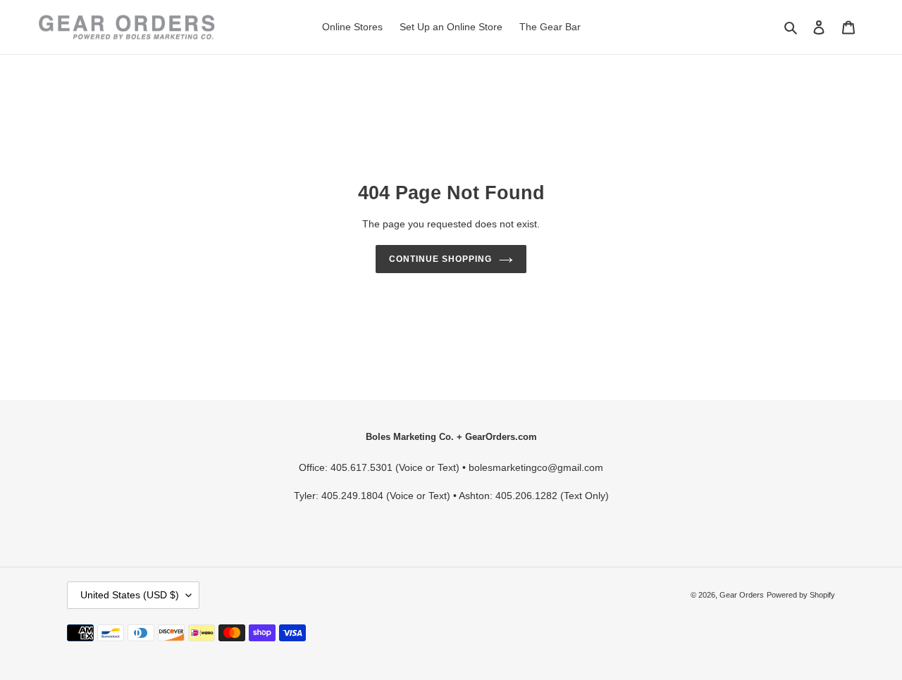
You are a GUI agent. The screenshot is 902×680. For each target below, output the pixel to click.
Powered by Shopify (801, 595)
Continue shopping (440, 259)
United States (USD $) (129, 594)
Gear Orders (741, 595)
